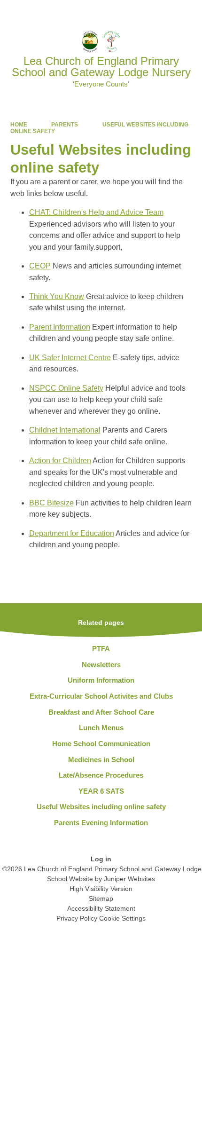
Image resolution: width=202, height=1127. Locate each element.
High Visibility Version (101, 888)
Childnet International (65, 430)
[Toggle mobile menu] (190, 12)
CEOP (40, 266)
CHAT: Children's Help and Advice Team (96, 212)
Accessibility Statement (101, 908)
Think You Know (56, 296)
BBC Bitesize (51, 503)
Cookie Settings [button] (122, 918)
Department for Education (71, 533)
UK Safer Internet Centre (70, 358)
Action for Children (60, 461)
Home (18, 124)
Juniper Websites (129, 879)
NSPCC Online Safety (66, 388)
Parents (64, 124)
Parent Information (59, 327)
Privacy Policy (76, 918)
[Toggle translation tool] (141, 12)
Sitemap (101, 898)
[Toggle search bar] (165, 12)
